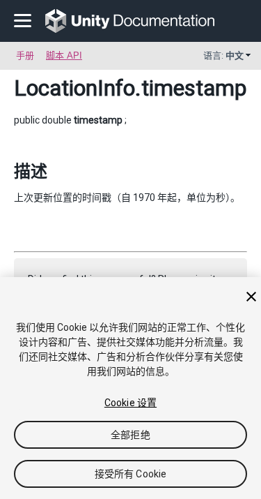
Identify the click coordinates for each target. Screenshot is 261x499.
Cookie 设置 (130, 402)
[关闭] (251, 296)
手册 (25, 55)
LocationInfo (74, 88)
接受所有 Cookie (131, 473)
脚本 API (64, 55)
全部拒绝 (130, 434)
